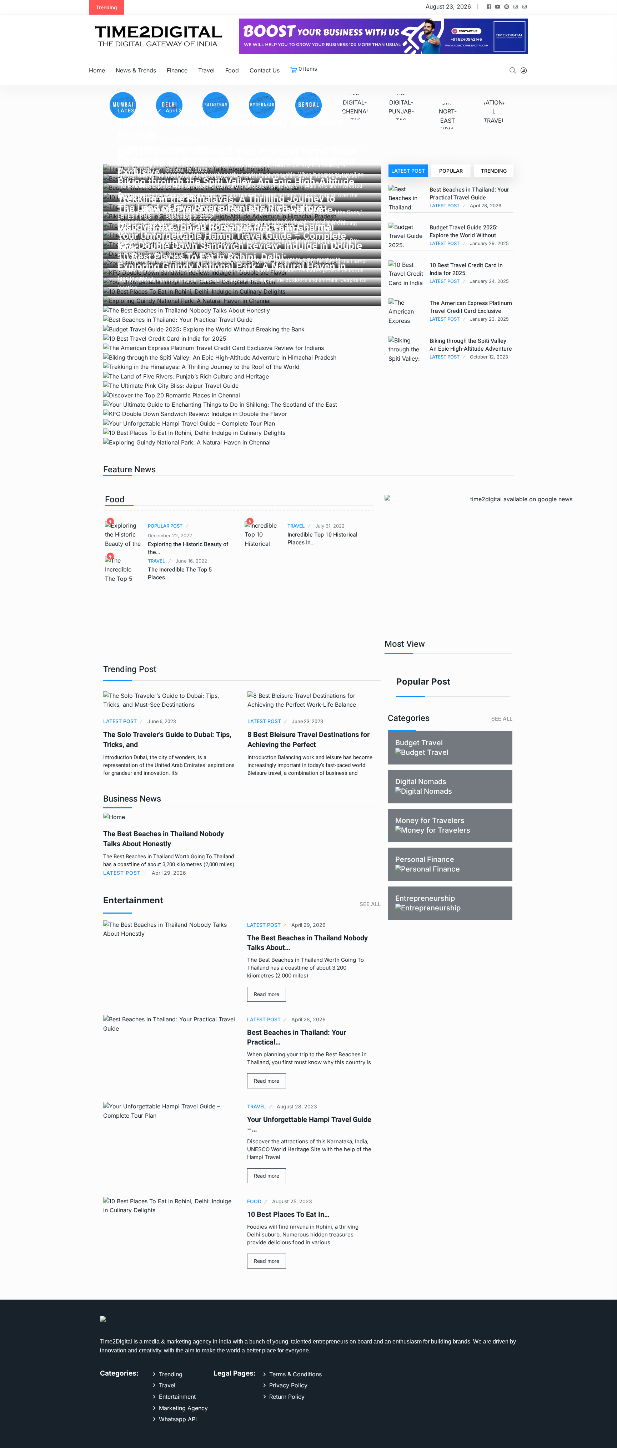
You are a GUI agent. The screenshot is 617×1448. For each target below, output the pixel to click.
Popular (451, 171)
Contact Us (265, 70)
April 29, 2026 (183, 110)
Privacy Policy (288, 1385)
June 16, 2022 (191, 561)
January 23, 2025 (187, 148)
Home (97, 70)
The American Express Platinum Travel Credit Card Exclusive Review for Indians (471, 311)
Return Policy (287, 1396)
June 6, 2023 (161, 721)
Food (232, 70)
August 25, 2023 (292, 1201)
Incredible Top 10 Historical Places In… (322, 538)
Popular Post (165, 526)
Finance (177, 70)
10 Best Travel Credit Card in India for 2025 (466, 269)
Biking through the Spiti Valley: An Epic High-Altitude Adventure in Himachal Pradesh (471, 349)
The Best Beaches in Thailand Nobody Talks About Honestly (163, 839)
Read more (266, 994)
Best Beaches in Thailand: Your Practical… (296, 1037)
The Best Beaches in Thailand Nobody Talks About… (307, 943)
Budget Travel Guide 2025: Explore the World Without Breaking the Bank (463, 235)
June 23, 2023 (307, 721)
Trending (494, 171)
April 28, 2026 (308, 1019)
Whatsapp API (178, 1419)
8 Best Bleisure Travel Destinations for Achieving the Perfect (308, 740)
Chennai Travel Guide (150, 254)
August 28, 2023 (169, 223)
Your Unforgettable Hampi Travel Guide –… (309, 1124)
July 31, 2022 (330, 526)
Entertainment (177, 1396)
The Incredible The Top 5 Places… (180, 573)
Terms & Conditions (295, 1374)
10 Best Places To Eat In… (288, 1214)
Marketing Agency (183, 1408)
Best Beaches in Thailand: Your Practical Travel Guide (469, 194)
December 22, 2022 (170, 535)
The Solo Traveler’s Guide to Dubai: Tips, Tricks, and (167, 740)
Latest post (408, 171)
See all (370, 904)
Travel (206, 70)
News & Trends (136, 70)
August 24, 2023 (215, 254)
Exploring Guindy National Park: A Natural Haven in (231, 266)
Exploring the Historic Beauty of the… (188, 548)
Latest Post (136, 110)
